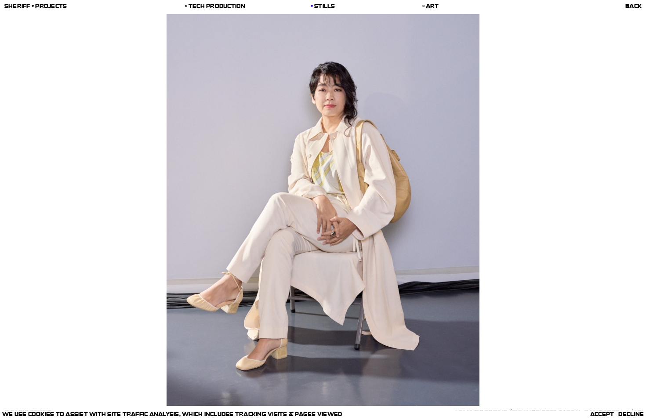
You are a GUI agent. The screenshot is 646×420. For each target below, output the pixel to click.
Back (633, 7)
